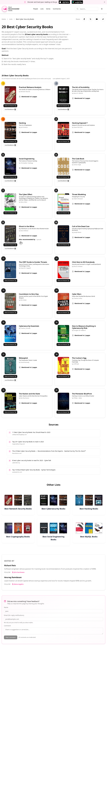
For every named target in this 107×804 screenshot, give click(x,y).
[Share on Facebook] (84, 19)
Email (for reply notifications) (14, 615)
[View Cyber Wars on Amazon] (63, 301)
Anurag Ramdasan (13, 577)
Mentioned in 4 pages (29, 132)
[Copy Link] (103, 19)
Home (4, 19)
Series (48, 9)
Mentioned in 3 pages (29, 236)
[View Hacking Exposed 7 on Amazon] (63, 130)
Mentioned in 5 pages (29, 97)
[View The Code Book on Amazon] (63, 166)
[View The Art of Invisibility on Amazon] (63, 94)
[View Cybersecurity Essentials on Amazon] (10, 333)
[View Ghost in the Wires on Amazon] (10, 234)
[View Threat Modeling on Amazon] (63, 202)
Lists (42, 9)
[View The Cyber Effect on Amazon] (10, 202)
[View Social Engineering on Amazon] (10, 166)
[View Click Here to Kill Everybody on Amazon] (63, 269)
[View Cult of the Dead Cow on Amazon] (63, 234)
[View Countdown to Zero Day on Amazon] (10, 301)
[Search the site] (77, 9)
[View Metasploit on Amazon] (10, 365)
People (35, 9)
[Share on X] (90, 19)
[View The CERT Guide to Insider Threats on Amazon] (10, 269)
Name (6, 607)
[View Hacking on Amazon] (10, 130)
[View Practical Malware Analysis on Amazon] (10, 94)
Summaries (57, 9)
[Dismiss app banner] (104, 2)
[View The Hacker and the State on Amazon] (10, 401)
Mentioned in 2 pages (82, 271)
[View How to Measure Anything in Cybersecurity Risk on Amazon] (63, 333)
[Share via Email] (96, 19)
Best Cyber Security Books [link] (25, 19)
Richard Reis (10, 565)
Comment (7, 626)
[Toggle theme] (101, 9)
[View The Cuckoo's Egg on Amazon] (63, 365)
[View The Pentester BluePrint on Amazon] (63, 401)
